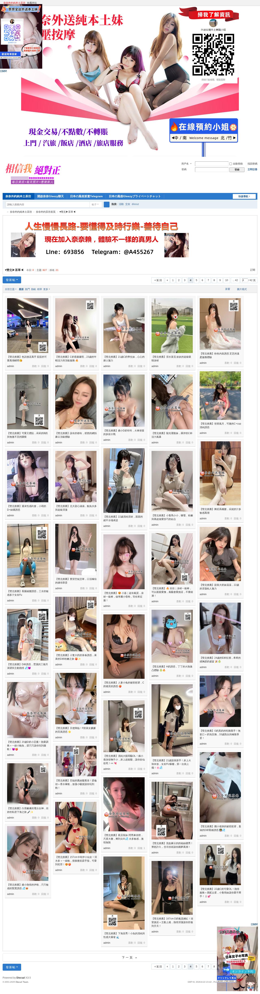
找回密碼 (252, 163)
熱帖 (33, 289)
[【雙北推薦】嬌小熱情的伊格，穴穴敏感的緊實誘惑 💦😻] (27, 853)
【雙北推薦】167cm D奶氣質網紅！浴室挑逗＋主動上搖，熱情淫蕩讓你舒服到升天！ (172, 922)
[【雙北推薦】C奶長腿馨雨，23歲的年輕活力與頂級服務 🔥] (75, 325)
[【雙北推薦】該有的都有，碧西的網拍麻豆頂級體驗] (75, 402)
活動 (121, 204)
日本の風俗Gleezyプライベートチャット (135, 196)
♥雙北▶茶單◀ (68, 211)
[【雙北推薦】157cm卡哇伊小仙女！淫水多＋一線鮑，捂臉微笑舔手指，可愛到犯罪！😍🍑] (75, 827)
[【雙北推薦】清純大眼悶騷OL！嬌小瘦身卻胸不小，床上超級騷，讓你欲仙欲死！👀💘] (124, 726)
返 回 (159, 280)
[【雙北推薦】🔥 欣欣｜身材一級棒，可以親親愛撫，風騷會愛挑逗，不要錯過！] (172, 559)
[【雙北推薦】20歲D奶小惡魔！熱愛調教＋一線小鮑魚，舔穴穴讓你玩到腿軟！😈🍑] (27, 710)
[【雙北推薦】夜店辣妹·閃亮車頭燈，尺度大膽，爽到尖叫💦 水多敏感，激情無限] (124, 804)
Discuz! (20, 977)
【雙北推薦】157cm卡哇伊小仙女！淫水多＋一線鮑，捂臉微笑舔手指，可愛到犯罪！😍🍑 (76, 861)
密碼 (184, 169)
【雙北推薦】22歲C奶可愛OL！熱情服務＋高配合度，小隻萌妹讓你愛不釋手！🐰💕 (220, 893)
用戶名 (185, 163)
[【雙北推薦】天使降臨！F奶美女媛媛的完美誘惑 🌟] (75, 698)
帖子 (94, 204)
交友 (127, 204)
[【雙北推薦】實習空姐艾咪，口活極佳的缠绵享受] (75, 549)
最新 (21, 289)
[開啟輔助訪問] (252, 3)
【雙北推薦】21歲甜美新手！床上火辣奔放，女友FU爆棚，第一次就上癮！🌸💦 (171, 764)
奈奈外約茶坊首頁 (45, 211)
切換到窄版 (255, 4)
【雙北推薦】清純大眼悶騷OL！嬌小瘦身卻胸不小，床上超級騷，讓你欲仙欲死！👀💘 (124, 760)
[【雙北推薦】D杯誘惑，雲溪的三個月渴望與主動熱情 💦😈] (27, 635)
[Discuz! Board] (35, 188)
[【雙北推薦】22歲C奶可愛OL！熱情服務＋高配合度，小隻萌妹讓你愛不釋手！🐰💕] (220, 864)
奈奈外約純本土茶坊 (14, 2)
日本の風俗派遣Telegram (86, 196)
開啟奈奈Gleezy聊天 (50, 196)
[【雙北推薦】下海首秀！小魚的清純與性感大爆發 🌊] (124, 893)
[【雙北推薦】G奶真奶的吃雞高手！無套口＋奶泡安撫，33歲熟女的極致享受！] (220, 701)
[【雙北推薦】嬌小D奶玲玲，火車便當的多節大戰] (124, 401)
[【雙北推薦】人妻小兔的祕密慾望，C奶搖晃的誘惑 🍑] (124, 646)
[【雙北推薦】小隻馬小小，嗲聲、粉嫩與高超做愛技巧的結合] (172, 481)
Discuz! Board (4, 212)
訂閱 (252, 270)
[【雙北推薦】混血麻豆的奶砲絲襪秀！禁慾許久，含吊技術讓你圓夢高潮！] (172, 810)
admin (10, 366)
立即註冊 (252, 169)
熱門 (27, 289)
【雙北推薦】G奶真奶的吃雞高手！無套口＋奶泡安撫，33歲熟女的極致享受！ (220, 734)
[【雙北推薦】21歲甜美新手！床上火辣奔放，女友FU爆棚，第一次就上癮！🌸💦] (172, 720)
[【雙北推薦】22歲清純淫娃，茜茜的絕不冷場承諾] (124, 480)
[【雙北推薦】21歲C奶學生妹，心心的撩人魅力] (124, 325)
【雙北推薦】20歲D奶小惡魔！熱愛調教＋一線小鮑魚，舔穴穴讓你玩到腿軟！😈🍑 (27, 746)
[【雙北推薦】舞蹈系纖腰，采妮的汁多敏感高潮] (220, 473)
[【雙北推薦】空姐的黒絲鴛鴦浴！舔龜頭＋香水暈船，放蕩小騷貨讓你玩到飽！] (75, 761)
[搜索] (106, 204)
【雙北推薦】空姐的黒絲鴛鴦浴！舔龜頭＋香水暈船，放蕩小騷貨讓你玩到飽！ (76, 784)
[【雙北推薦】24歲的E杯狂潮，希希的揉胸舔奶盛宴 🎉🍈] (220, 628)
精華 (39, 289)
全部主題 (10, 289)
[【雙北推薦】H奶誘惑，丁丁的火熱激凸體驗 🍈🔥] (172, 636)
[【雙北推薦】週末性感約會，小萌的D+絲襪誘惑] (27, 476)
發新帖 (11, 280)
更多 (45, 289)
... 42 (235, 280)
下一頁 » (130, 957)
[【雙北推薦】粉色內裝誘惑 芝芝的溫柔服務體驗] (220, 324)
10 (226, 280)
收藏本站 (32, 2)
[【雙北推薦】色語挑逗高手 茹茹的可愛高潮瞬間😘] (27, 325)
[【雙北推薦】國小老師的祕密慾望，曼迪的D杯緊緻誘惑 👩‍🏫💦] (220, 787)
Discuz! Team (22, 982)
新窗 (227, 289)
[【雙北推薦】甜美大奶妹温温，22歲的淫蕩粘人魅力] (220, 554)
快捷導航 (243, 196)
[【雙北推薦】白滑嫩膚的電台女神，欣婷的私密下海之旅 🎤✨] (27, 784)
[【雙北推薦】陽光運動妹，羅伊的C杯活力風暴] (172, 402)
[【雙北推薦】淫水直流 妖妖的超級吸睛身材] (172, 325)
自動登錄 (238, 163)
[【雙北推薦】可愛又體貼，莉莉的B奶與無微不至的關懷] (27, 402)
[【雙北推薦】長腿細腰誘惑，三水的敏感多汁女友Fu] (27, 555)
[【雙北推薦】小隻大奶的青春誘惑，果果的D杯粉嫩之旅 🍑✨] (75, 624)
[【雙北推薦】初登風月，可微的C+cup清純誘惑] (220, 395)
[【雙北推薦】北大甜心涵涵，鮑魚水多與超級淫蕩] (75, 476)
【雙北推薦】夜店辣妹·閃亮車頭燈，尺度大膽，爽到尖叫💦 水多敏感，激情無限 (123, 839)
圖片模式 (242, 289)
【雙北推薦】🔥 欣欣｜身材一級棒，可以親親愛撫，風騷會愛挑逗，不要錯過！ (172, 592)
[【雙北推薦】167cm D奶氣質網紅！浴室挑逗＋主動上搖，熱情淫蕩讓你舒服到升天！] (172, 888)
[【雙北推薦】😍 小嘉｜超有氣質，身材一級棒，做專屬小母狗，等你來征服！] (124, 561)
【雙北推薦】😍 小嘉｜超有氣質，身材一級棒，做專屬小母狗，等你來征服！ (123, 597)
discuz (135, 204)
